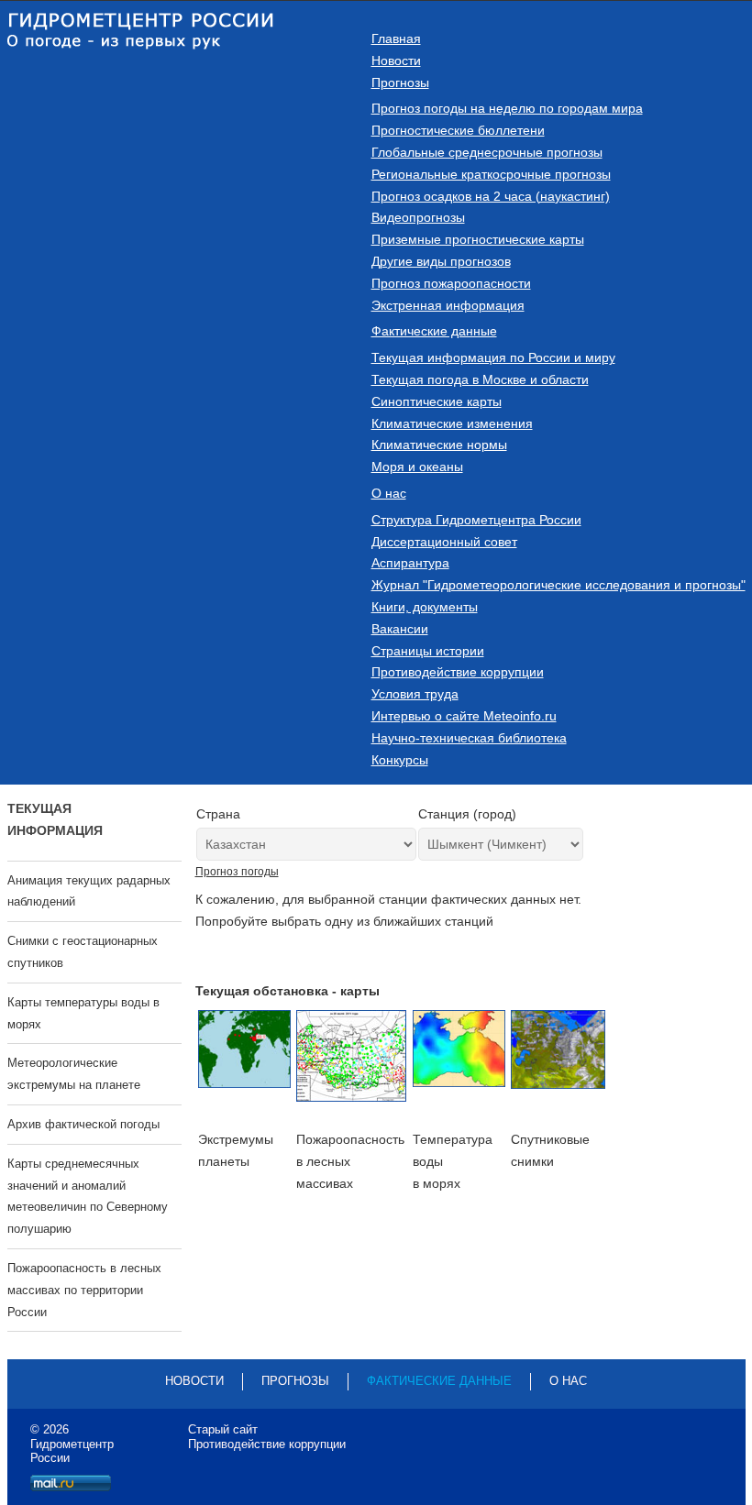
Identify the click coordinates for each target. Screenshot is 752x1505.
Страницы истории (427, 650)
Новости (396, 60)
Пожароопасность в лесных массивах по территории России (84, 1290)
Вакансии (399, 628)
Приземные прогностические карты (477, 239)
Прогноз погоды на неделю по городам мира (507, 108)
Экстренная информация (448, 305)
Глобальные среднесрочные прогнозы (487, 152)
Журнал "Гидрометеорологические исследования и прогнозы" (558, 584)
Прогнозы (400, 82)
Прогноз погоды (237, 871)
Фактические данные (434, 331)
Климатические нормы (439, 444)
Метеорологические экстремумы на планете (73, 1074)
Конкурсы (399, 759)
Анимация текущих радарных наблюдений (89, 891)
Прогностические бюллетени (458, 130)
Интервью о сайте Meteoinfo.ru (464, 716)
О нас (388, 493)
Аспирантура (410, 562)
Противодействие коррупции (457, 672)
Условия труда (415, 694)
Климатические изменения (452, 423)
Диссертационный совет (444, 541)
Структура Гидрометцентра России (476, 519)
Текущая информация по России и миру (493, 357)
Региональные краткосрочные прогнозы (491, 174)
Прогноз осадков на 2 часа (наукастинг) (490, 196)
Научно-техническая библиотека (469, 738)
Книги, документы (424, 606)
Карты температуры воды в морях (83, 1013)
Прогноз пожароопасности (451, 283)
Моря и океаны (417, 466)
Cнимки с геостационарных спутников (82, 952)
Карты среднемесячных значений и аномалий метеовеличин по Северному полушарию (87, 1196)
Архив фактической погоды (83, 1124)
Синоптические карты (436, 401)
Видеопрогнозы (418, 217)
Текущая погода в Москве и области (480, 379)
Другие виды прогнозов (441, 261)
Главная (396, 38)
